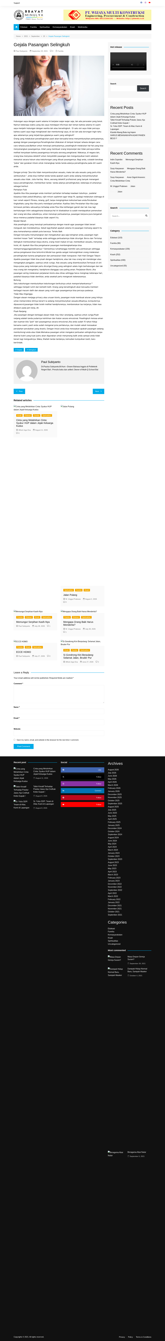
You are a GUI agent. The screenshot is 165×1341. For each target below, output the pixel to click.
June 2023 (112, 865)
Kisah (72, 27)
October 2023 (113, 856)
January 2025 (114, 825)
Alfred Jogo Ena (24, 430)
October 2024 (113, 831)
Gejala (19, 350)
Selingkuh (32, 350)
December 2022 (115, 884)
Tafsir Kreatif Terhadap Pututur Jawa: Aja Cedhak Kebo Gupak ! (44, 789)
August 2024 (113, 838)
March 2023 (113, 875)
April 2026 (112, 782)
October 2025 (113, 801)
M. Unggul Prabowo (73, 599)
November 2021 (115, 909)
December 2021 (115, 905)
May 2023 (112, 868)
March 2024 (113, 850)
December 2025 (115, 794)
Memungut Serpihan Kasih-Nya (33, 622)
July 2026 (112, 773)
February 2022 (114, 899)
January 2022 (114, 902)
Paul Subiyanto (21, 51)
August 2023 (113, 862)
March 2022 (113, 896)
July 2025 (112, 810)
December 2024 (115, 828)
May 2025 (112, 816)
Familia (33, 27)
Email (17, 718)
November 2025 (115, 797)
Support (17, 3)
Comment (18, 684)
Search (113, 84)
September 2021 (115, 915)
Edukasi (23, 27)
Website (17, 729)
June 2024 (112, 841)
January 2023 (114, 881)
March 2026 (113, 785)
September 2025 (115, 804)
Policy (130, 1337)
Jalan (132, 186)
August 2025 (113, 807)
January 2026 (114, 791)
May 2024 (112, 844)
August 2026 (113, 770)
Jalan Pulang (70, 595)
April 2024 (112, 847)
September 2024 (115, 834)
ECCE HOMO (23, 652)
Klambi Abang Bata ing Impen (123, 132)
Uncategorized (116, 266)
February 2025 (114, 822)
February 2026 (114, 788)
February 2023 (114, 878)
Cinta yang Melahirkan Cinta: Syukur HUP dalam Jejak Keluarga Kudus (34, 423)
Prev (21, 391)
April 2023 (112, 872)
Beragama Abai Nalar (137, 1152)
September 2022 (115, 890)
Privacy (122, 1337)
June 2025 (112, 813)
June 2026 (112, 776)
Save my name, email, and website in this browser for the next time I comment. (48, 740)
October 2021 (113, 912)
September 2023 (115, 859)
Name (17, 707)
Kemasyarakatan (60, 27)
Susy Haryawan (117, 168)
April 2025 (112, 819)
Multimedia (82, 27)
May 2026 (112, 779)
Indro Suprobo (116, 160)
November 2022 (115, 887)
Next (97, 391)
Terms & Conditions (143, 1337)
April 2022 (112, 893)
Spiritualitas (45, 27)
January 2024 (114, 853)
